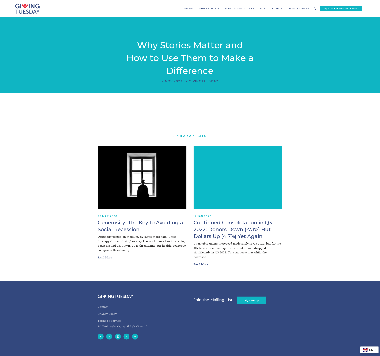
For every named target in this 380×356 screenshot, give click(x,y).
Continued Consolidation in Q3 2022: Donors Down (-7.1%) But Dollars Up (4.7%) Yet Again (233, 229)
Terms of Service (109, 320)
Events (277, 8)
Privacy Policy (107, 313)
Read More (105, 257)
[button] (189, 8)
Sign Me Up (251, 300)
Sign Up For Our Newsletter (341, 8)
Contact (103, 306)
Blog (263, 8)
